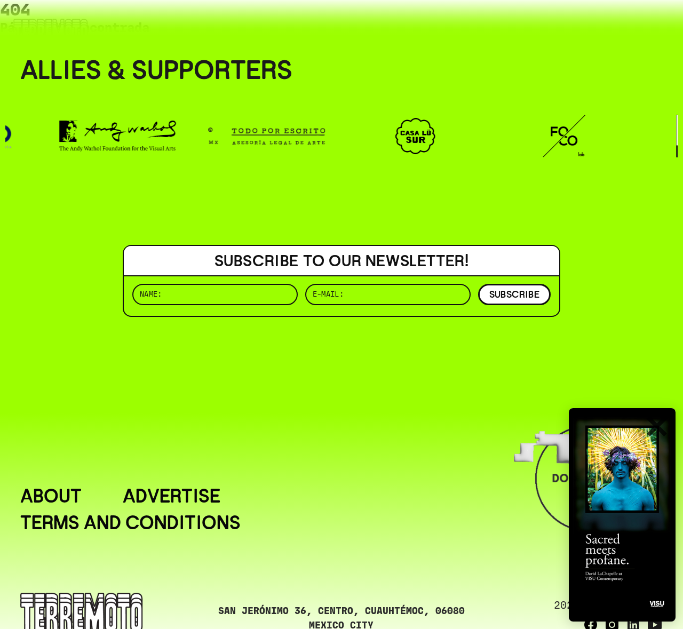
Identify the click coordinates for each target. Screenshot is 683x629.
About (51, 496)
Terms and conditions (130, 523)
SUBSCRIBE (514, 294)
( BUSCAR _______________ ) (485, 24)
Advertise (171, 496)
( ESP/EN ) (624, 24)
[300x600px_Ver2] (622, 515)
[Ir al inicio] (50, 30)
